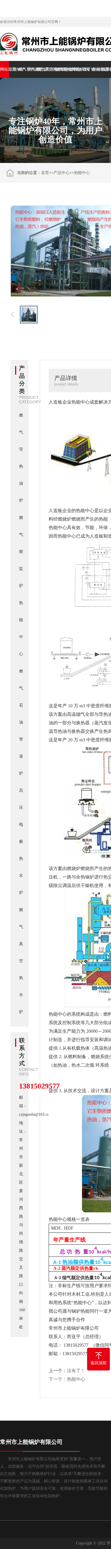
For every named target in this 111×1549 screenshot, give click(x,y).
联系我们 (106, 69)
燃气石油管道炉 (60, 69)
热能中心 (69, 69)
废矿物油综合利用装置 (87, 69)
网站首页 (4, 69)
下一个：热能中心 (67, 1379)
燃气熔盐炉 (32, 69)
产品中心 (61, 173)
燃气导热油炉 (23, 69)
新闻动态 (97, 69)
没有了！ (76, 1370)
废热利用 (78, 69)
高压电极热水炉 (50, 69)
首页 (45, 173)
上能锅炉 (13, 69)
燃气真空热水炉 (41, 69)
